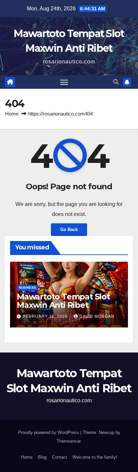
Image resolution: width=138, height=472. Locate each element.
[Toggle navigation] (64, 82)
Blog (42, 457)
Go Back (69, 229)
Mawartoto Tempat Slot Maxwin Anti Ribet (63, 301)
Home (11, 113)
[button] (116, 82)
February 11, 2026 (46, 316)
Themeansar (68, 441)
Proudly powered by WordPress (49, 432)
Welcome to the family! (94, 457)
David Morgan (97, 316)
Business (27, 287)
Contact (59, 457)
